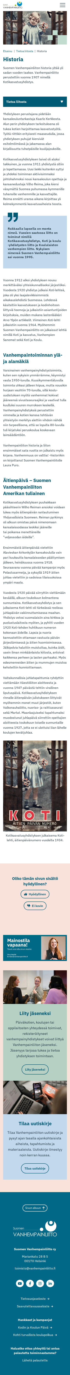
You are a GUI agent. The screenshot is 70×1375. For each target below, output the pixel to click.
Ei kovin (37, 906)
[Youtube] (20, 1283)
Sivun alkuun (33, 1208)
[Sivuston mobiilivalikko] (62, 5)
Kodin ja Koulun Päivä (33, 1327)
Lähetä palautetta (35, 1360)
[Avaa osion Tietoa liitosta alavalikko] (62, 102)
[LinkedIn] (50, 1283)
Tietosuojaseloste (33, 1299)
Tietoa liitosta (24, 51)
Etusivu (7, 51)
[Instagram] (40, 1283)
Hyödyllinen (37, 894)
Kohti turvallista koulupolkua (33, 1335)
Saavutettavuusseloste (33, 1306)
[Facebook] (30, 1283)
